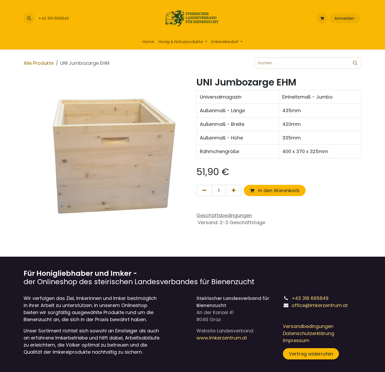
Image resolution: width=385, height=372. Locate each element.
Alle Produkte (39, 63)
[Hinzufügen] (233, 190)
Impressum (296, 340)
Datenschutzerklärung (308, 333)
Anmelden (344, 18)
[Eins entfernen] (204, 190)
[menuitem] (148, 42)
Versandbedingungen (308, 326)
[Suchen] (355, 63)
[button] (29, 18)
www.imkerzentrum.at (221, 338)
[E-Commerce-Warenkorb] (322, 18)
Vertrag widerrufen (311, 354)
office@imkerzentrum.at (320, 305)
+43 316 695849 (54, 18)
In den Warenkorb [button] (278, 190)
